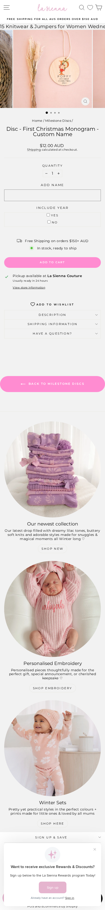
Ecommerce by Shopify (60, 906)
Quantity (52, 165)
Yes (54, 215)
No (55, 222)
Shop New (52, 548)
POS (30, 906)
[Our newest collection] (52, 469)
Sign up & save (51, 837)
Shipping (34, 149)
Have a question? (52, 333)
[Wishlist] (90, 7)
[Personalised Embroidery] (52, 609)
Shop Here (52, 823)
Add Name (52, 185)
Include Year (52, 208)
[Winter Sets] (52, 748)
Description (52, 315)
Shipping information (53, 324)
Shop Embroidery (52, 688)
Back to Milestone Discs (56, 383)
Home (37, 121)
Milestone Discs (58, 121)
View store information (29, 287)
